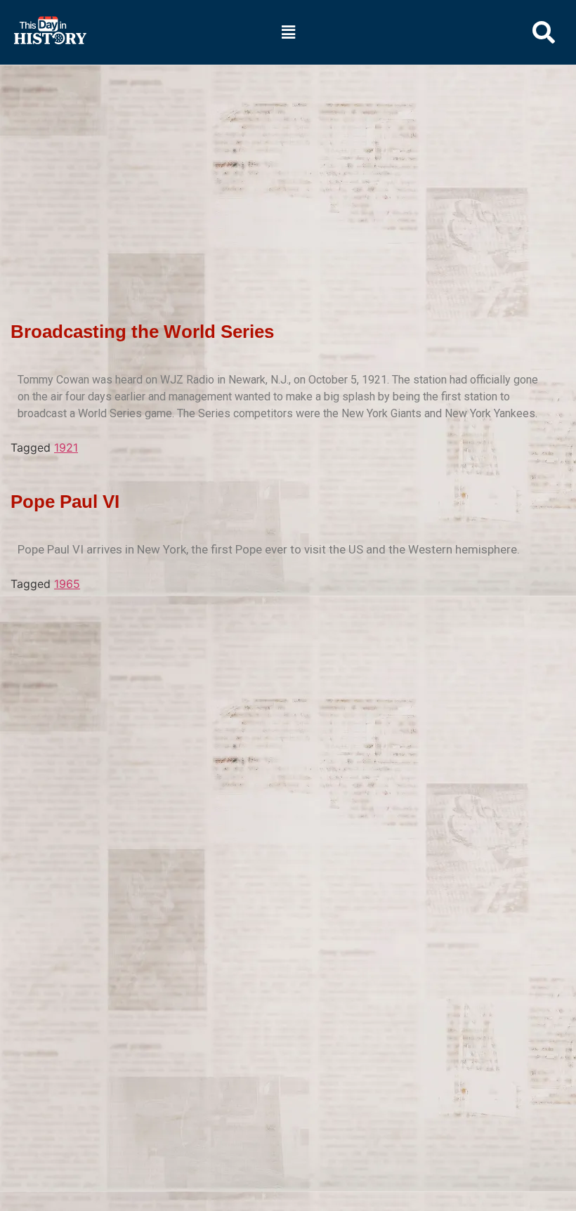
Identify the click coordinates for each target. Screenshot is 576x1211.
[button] (288, 32)
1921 (66, 447)
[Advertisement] (288, 169)
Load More (281, 614)
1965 (67, 584)
